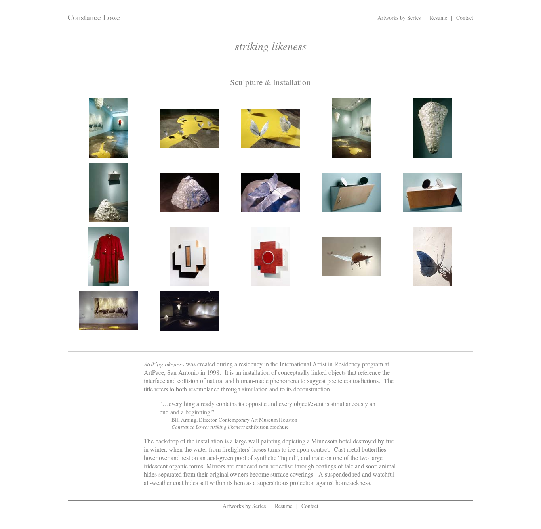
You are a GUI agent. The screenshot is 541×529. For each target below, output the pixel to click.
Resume (438, 17)
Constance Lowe (94, 17)
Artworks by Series (399, 17)
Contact (464, 17)
